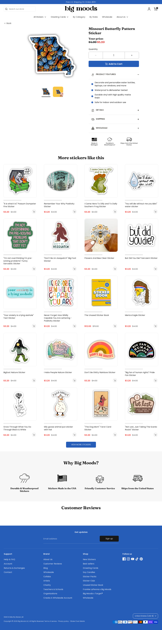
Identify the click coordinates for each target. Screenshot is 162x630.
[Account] (149, 9)
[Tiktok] (136, 558)
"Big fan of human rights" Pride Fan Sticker (140, 374)
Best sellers (88, 563)
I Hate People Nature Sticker (58, 372)
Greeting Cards (58, 16)
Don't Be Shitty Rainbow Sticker (99, 372)
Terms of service (50, 621)
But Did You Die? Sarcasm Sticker (141, 258)
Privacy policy (63, 621)
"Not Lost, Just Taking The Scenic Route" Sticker (141, 428)
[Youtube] (132, 558)
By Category (79, 16)
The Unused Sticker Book (96, 315)
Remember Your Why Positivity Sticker (59, 205)
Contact (8, 572)
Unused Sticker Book (93, 585)
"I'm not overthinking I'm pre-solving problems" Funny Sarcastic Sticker (17, 261)
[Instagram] (128, 558)
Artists (46, 580)
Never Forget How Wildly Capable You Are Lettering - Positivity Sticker (58, 318)
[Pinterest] (141, 558)
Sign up (109, 538)
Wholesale (107, 16)
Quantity (93, 49)
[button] (155, 9)
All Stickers (39, 16)
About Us (121, 16)
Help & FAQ (9, 559)
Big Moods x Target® (93, 593)
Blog (45, 568)
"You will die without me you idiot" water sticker (141, 205)
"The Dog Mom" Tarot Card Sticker (97, 428)
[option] (81, 2)
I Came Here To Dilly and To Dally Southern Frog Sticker (100, 205)
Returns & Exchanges (14, 568)
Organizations (50, 593)
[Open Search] (6, 9)
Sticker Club (89, 580)
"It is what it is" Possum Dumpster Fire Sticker (19, 205)
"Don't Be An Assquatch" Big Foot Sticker (60, 259)
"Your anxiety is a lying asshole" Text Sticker (18, 316)
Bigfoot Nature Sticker (14, 372)
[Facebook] (124, 558)
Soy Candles (89, 572)
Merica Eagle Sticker (135, 315)
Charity (47, 585)
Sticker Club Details (77, 621)
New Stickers (89, 559)
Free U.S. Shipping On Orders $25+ (81, 2)
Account (8, 563)
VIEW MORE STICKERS (81, 444)
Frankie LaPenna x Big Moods (97, 589)
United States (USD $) (144, 616)
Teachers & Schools (53, 589)
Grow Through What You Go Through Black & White (17, 428)
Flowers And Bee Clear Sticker (99, 258)
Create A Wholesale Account (57, 597)
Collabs (47, 576)
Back (9, 23)
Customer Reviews (52, 563)
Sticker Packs (89, 576)
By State (94, 16)
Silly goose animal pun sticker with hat (58, 428)
